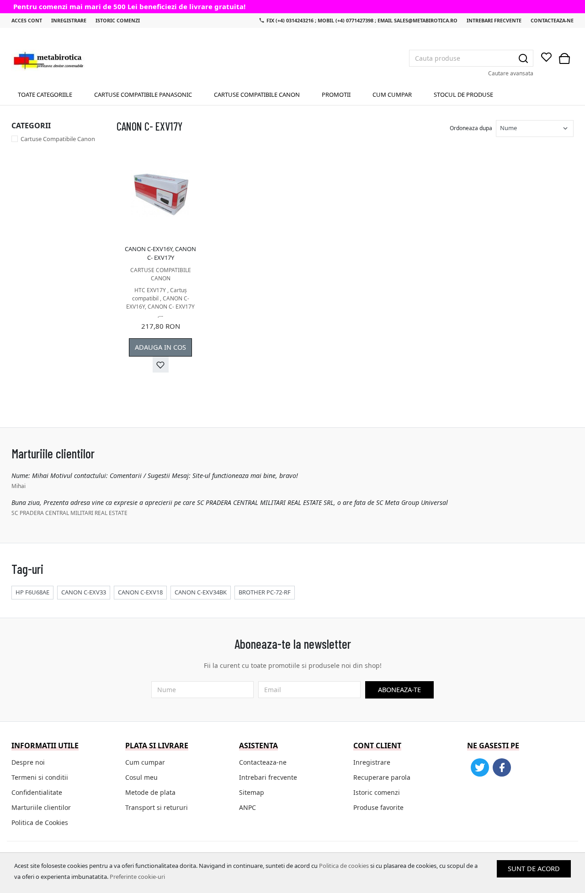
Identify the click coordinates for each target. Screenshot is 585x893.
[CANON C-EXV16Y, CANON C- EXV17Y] (160, 193)
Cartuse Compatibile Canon (257, 94)
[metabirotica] (48, 60)
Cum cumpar (392, 94)
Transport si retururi (156, 807)
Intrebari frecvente (494, 20)
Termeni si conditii (39, 777)
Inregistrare (68, 20)
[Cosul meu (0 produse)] (564, 58)
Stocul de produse (463, 94)
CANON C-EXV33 (83, 592)
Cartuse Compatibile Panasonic (143, 94)
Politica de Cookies (39, 822)
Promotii (336, 94)
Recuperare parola (381, 777)
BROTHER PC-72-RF (265, 592)
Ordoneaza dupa (471, 128)
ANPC (247, 807)
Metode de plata (150, 792)
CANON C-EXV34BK (201, 592)
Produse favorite (378, 807)
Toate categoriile (45, 94)
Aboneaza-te (399, 689)
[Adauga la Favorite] (161, 365)
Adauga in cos (160, 347)
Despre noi (28, 762)
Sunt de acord (534, 868)
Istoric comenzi (118, 20)
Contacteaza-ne (552, 20)
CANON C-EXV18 (140, 592)
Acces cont (26, 20)
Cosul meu (141, 777)
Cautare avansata (510, 73)
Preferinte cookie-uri (137, 876)
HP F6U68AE (32, 592)
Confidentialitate (36, 792)
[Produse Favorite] (546, 58)
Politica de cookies (344, 865)
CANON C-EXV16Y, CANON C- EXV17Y (160, 253)
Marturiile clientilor (41, 807)
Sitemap (251, 792)
